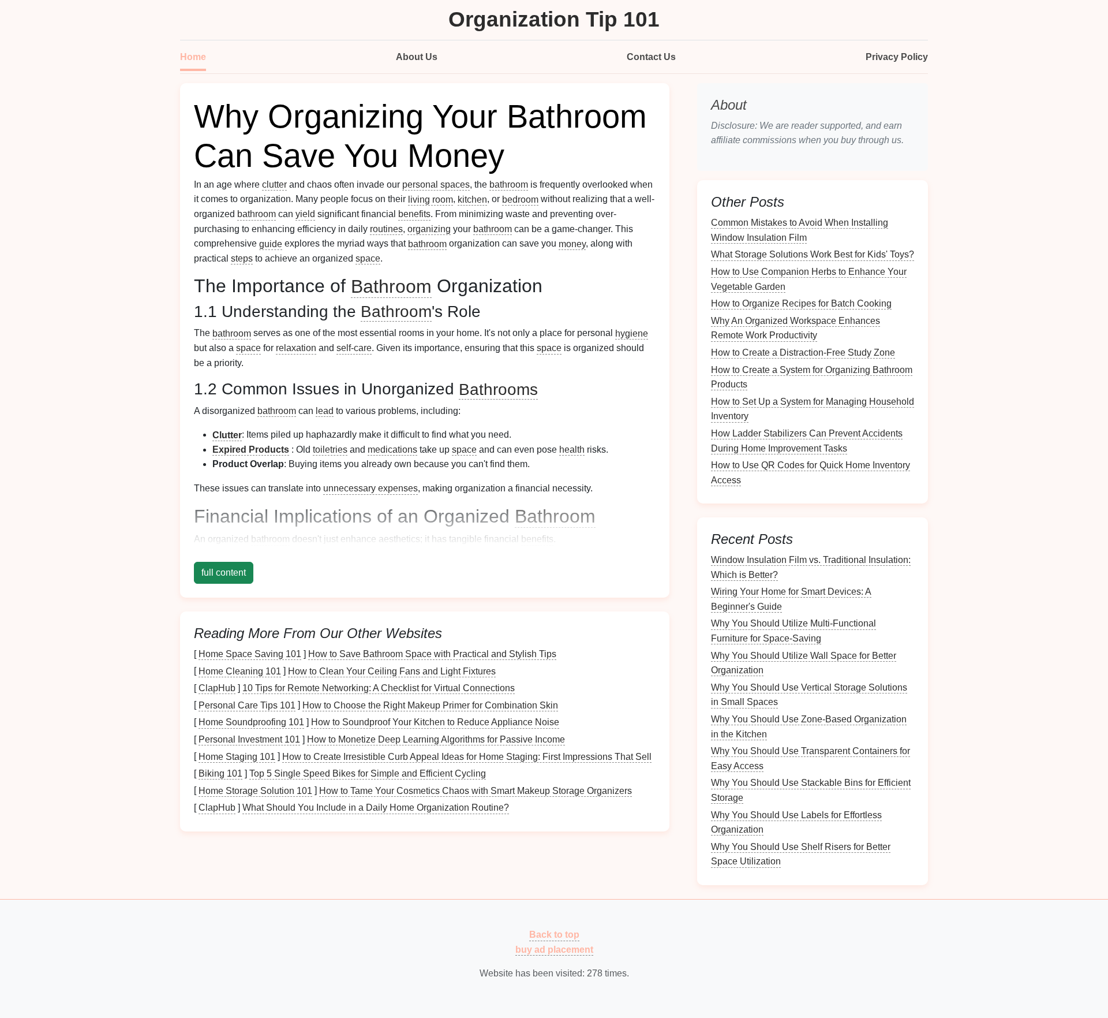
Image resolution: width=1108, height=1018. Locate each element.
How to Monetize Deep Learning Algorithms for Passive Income (436, 739)
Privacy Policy (897, 57)
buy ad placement (554, 949)
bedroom (520, 199)
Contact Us (651, 57)
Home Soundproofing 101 (251, 722)
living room (430, 199)
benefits (414, 214)
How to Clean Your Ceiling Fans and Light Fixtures (392, 671)
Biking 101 (220, 773)
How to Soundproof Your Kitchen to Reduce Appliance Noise (435, 722)
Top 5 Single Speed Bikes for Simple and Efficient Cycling (367, 773)
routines (386, 229)
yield (305, 214)
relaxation (296, 348)
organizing (429, 229)
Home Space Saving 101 (250, 654)
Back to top (554, 934)
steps (242, 258)
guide (270, 243)
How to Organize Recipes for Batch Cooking (801, 303)
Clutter (227, 434)
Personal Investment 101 (249, 739)
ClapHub (217, 688)
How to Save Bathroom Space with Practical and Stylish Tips (432, 654)
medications (392, 449)
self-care (354, 348)
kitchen (472, 199)
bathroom (508, 184)
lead (325, 411)
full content (223, 572)
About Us (416, 57)
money (572, 243)
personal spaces (436, 184)
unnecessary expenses (370, 488)
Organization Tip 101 (554, 19)
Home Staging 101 (237, 756)
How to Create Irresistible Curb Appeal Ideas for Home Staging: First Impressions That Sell (467, 756)
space (367, 258)
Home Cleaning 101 (240, 671)
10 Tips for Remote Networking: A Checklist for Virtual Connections (378, 688)
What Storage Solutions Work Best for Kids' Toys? (812, 254)
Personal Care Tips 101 (247, 705)
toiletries (330, 449)
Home (193, 57)
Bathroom (391, 285)
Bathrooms (498, 389)
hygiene (631, 333)
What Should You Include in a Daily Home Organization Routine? (375, 807)
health (572, 449)
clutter (274, 184)
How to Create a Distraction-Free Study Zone (803, 352)
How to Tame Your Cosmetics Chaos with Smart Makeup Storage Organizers (475, 790)
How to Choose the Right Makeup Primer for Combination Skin (430, 705)
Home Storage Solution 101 (255, 790)
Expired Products (250, 449)
